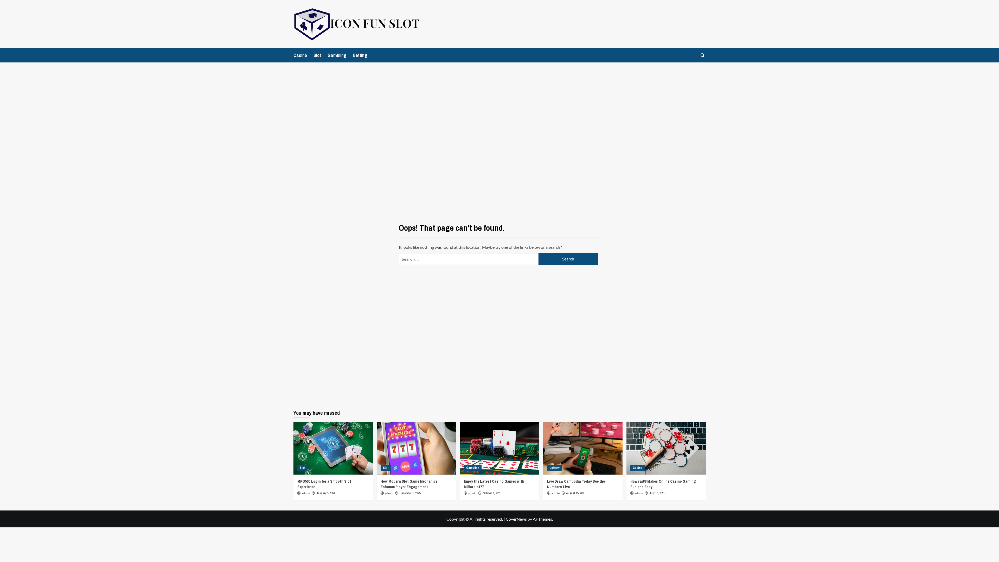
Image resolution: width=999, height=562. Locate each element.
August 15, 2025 (575, 493)
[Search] (702, 55)
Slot (317, 55)
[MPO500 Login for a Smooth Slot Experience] (333, 448)
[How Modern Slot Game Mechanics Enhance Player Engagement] (416, 448)
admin (306, 493)
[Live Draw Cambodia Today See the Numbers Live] (583, 448)
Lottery (554, 468)
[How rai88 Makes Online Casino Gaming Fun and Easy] (666, 448)
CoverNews (516, 518)
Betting (360, 55)
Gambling (337, 55)
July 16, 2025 (657, 493)
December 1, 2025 (410, 493)
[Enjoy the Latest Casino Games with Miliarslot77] (499, 448)
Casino (300, 55)
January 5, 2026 (325, 493)
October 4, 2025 (492, 493)
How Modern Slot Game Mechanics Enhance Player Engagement (409, 483)
